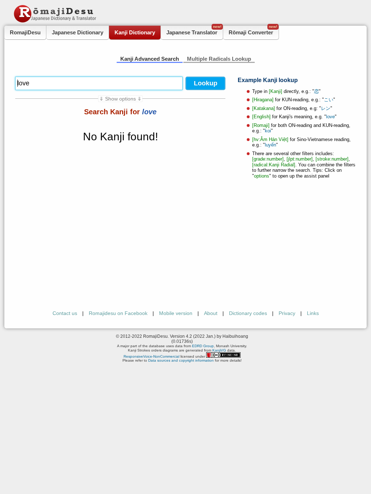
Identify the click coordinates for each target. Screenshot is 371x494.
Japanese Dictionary (77, 32)
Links (313, 313)
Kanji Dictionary (134, 32)
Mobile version (175, 313)
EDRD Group (203, 346)
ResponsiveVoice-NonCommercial (151, 356)
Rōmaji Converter (253, 30)
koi (268, 130)
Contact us (65, 313)
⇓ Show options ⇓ (120, 99)
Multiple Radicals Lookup (219, 59)
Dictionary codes (248, 313)
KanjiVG (219, 350)
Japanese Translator (193, 30)
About (210, 313)
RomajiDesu (25, 32)
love (330, 116)
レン (325, 108)
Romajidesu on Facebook (118, 313)
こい (328, 99)
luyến (270, 145)
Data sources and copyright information (181, 360)
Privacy (287, 313)
